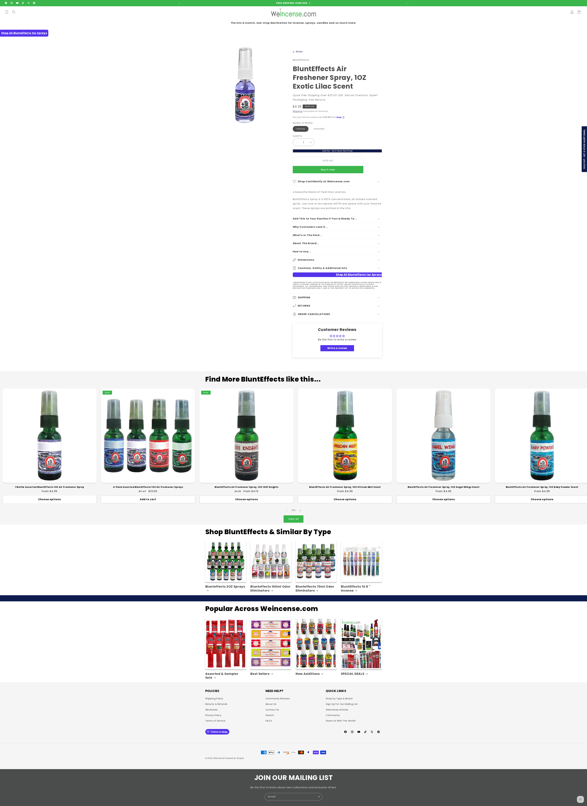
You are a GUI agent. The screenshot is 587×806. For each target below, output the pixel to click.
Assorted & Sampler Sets (221, 676)
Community (333, 715)
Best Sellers (260, 674)
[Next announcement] (407, 3)
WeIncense (218, 758)
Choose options (49, 499)
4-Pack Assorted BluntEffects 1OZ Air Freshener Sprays (148, 487)
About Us (271, 704)
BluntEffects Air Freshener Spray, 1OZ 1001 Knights (246, 487)
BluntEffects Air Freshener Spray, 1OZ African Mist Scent (345, 487)
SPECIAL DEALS (352, 674)
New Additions (308, 674)
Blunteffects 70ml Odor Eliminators (315, 588)
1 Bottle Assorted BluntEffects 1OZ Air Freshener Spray (49, 487)
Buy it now (328, 169)
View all (293, 519)
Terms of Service (215, 720)
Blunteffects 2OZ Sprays (225, 587)
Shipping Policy (214, 698)
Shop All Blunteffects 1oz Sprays (24, 33)
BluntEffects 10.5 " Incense (355, 588)
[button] (6, 12)
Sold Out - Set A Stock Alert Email (337, 151)
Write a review (337, 348)
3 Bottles (320, 129)
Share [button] (299, 51)
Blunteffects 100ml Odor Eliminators (270, 588)
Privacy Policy (213, 715)
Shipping (297, 111)
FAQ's (269, 720)
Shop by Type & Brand (339, 698)
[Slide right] (300, 510)
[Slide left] (286, 510)
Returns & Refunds (216, 704)
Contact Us (272, 709)
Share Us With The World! (341, 720)
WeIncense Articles (337, 709)
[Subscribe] (318, 796)
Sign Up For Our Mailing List (342, 704)
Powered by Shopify (234, 758)
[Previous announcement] (179, 3)
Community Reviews (278, 698)
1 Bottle (302, 129)
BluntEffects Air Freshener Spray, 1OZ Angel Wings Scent (443, 487)
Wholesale (211, 709)
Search (270, 715)
